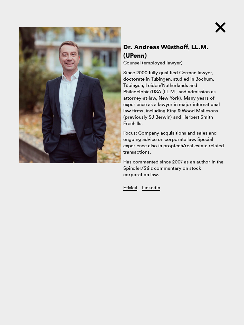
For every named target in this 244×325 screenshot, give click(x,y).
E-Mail (130, 187)
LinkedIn (151, 187)
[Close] (220, 29)
